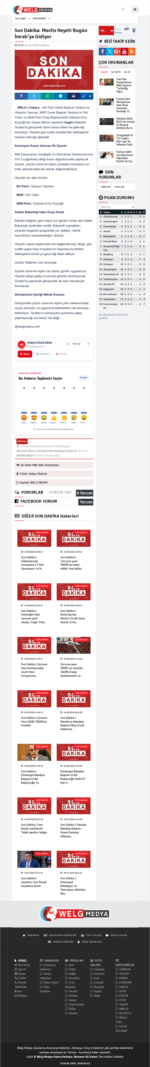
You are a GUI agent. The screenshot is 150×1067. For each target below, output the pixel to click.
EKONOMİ (125, 982)
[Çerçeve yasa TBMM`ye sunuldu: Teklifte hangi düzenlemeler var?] (74, 645)
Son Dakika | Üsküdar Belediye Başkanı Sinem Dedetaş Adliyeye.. (73, 830)
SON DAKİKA (39, 18)
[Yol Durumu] (133, 30)
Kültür (72, 1009)
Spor (71, 965)
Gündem (98, 969)
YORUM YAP (60, 492)
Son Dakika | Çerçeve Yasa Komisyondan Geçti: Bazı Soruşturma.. (34, 669)
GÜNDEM (124, 969)
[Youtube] (124, 51)
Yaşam (72, 1000)
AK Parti (82, 451)
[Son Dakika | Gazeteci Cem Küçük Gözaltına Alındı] (34, 859)
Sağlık (72, 974)
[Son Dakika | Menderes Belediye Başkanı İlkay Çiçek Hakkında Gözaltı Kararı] (74, 698)
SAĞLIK (123, 987)
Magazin (98, 987)
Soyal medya (76, 1004)
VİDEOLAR (119, 187)
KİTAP (122, 1000)
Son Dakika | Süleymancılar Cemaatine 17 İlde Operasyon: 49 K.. (32, 563)
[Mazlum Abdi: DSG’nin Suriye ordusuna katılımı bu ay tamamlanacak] (107, 121)
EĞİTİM (123, 996)
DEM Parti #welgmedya (45, 455)
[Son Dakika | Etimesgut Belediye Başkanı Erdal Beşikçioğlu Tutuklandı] (34, 752)
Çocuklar (74, 978)
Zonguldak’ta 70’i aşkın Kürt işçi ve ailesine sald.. (125, 139)
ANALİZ (123, 1009)
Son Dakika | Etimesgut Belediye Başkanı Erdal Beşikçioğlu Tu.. (33, 777)
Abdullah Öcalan (62, 451)
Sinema (73, 996)
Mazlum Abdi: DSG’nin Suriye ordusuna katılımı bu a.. (125, 123)
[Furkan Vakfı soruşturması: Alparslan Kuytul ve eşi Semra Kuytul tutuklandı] (107, 154)
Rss (19, 991)
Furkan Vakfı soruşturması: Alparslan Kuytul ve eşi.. (125, 156)
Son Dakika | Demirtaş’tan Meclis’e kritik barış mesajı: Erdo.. (72, 616)
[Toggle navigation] (135, 9)
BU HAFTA (116, 72)
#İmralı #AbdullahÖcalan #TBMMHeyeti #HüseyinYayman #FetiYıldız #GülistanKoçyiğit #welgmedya (45, 447)
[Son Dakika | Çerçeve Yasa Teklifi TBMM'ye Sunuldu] (34, 698)
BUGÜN (104, 72)
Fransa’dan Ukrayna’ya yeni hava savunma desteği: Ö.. (123, 105)
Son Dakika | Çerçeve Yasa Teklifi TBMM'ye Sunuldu (34, 721)
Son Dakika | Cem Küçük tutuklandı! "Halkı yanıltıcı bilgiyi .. (34, 830)
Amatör (73, 991)
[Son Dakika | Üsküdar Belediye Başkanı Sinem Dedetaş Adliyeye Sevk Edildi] (74, 805)
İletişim (22, 996)
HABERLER (106, 187)
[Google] (117, 51)
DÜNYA (123, 978)
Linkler (22, 978)
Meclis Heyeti (39, 451)
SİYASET (124, 974)
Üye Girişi (23, 965)
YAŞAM (123, 1004)
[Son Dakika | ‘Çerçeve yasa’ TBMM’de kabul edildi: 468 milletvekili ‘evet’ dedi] (74, 538)
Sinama (73, 1013)
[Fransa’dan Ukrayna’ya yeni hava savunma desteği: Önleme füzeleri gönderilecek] (107, 101)
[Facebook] (102, 51)
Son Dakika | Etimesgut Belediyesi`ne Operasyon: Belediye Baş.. (72, 886)
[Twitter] (109, 51)
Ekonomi (99, 974)
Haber (72, 969)
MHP (22, 455)
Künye (21, 974)
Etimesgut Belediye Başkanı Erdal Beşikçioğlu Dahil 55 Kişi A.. (72, 777)
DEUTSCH (124, 1013)
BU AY (127, 72)
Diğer (96, 996)
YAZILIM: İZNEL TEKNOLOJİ (75, 1063)
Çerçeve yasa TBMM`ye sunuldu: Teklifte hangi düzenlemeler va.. (71, 669)
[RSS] (131, 51)
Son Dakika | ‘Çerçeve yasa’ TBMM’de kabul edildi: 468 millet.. (71, 563)
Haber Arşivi (50, 982)
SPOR (122, 991)
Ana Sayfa (20, 18)
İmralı (23, 451)
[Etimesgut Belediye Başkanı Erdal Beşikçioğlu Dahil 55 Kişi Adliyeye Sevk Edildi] (74, 752)
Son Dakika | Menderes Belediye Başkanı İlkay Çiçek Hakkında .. (72, 723)
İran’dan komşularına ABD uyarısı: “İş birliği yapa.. (124, 85)
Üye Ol (21, 969)
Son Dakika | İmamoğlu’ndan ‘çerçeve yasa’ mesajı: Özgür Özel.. (33, 616)
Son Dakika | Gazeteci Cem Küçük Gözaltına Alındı (33, 882)
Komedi (98, 982)
